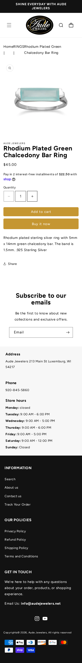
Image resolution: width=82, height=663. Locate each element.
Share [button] (12, 264)
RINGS (18, 47)
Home (8, 47)
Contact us (13, 496)
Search (10, 479)
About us (11, 488)
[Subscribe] (68, 332)
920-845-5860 (17, 390)
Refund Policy (15, 540)
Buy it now (41, 224)
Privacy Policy (15, 531)
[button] (9, 25)
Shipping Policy (16, 548)
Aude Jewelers (37, 632)
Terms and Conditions (21, 556)
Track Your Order (18, 504)
